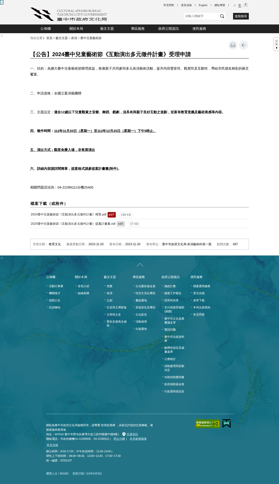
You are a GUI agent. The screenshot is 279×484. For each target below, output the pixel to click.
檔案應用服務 (201, 286)
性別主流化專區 (145, 293)
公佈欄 (45, 29)
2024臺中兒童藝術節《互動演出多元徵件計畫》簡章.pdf (68, 214)
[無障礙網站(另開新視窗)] (207, 423)
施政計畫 (170, 286)
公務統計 (170, 359)
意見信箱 (186, 5)
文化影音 (141, 314)
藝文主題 (107, 29)
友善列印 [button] (232, 45)
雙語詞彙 (170, 329)
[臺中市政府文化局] (68, 14)
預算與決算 (171, 300)
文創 (109, 300)
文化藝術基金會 (145, 286)
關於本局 (76, 29)
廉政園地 (141, 300)
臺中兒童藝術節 (91, 38)
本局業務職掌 (138, 438)
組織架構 (83, 293)
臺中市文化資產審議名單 (174, 320)
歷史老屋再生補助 (117, 323)
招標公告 (54, 300)
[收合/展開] (140, 265)
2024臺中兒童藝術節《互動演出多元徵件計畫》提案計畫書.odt (73, 223)
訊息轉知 (54, 307)
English (203, 5)
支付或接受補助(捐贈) (174, 309)
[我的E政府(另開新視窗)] (226, 423)
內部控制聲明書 (174, 377)
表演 (74, 38)
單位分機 (119, 438)
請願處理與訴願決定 (174, 368)
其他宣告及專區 (145, 307)
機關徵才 (54, 293)
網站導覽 (219, 5)
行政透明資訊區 (174, 391)
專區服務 (138, 29)
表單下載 (199, 300)
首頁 (49, 38)
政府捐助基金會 (174, 384)
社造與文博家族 (117, 307)
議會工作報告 (172, 293)
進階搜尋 (241, 16)
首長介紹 (83, 286)
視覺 (109, 286)
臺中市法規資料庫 (174, 338)
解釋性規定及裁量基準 (174, 349)
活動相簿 (141, 321)
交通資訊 (132, 434)
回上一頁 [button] (243, 45)
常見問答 (168, 5)
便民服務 (199, 29)
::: (2, 2)
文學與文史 (114, 314)
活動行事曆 (56, 286)
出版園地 (141, 328)
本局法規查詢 (201, 307)
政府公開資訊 (168, 29)
